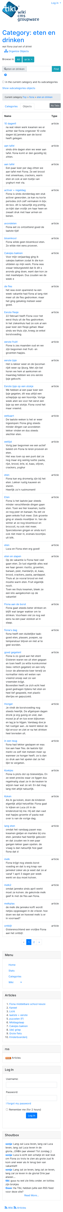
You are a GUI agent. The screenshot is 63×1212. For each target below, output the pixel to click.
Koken (7, 796)
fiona (31, 97)
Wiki (10, 1207)
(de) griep (15, 1029)
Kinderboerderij (18, 1037)
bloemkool (10, 238)
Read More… (31, 1195)
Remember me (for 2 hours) (25, 1109)
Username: (12, 1078)
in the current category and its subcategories (31, 81)
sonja (9, 1143)
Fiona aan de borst (15, 604)
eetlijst (8, 441)
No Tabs (55, 105)
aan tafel (9, 145)
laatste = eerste (18, 1015)
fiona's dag (10, 630)
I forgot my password (18, 1103)
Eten (6, 497)
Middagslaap (16, 1022)
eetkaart (9, 415)
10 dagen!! (10, 123)
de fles (8, 286)
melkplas (9, 903)
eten (6, 474)
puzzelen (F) (16, 1018)
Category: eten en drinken (28, 36)
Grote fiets (15, 1033)
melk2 (7, 884)
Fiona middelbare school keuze (27, 1004)
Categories (11, 106)
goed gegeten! (12, 652)
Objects (27, 106)
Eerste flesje (11, 312)
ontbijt (8, 925)
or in (29, 59)
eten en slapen (12, 556)
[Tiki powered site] (20, 11)
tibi (7, 1180)
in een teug (10, 740)
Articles (21, 1207)
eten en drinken (44, 97)
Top (25, 97)
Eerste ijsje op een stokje (18, 386)
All (18, 59)
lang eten (9, 825)
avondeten (10, 223)
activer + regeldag (15, 190)
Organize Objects (18, 51)
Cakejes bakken (13, 253)
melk (7, 859)
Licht (12, 1011)
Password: (12, 1092)
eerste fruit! (11, 341)
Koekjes (8, 770)
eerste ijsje (10, 360)
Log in (55, 2)
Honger (8, 703)
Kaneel (13, 1007)
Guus (9, 1187)
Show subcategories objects (18, 88)
